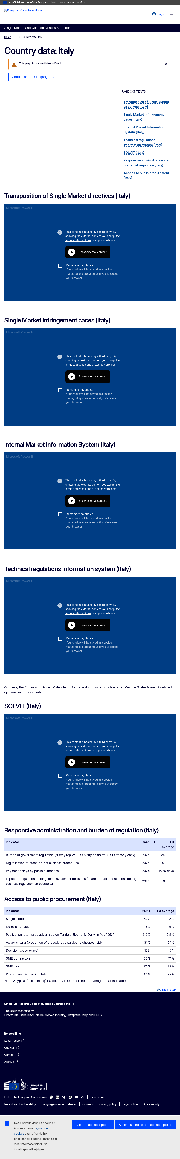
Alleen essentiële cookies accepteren (145, 1125)
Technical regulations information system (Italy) (143, 142)
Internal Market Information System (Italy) (144, 129)
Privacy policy (108, 1104)
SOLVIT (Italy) (134, 152)
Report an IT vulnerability (20, 1104)
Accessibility (151, 1104)
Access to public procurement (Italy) (146, 175)
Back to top (169, 989)
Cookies (87, 1104)
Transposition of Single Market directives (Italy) (146, 104)
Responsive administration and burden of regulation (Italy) (146, 162)
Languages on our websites (59, 1104)
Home (7, 36)
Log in (161, 14)
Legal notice (130, 1104)
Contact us (97, 1097)
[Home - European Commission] (23, 14)
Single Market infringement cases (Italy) (144, 117)
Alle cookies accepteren (92, 1125)
